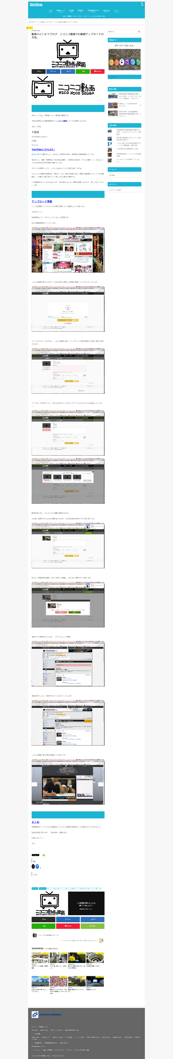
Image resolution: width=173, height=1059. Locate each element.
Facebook (112, 77)
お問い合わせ (106, 11)
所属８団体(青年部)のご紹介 (72, 1030)
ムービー (43, 888)
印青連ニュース (46, 1037)
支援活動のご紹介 (117, 1037)
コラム (35, 888)
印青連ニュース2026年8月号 (127, 105)
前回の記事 (36, 154)
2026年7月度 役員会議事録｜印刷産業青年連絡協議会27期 (128, 114)
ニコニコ (91, 888)
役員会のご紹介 (35, 1037)
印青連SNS (81, 11)
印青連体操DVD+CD (93, 11)
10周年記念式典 (128, 1037)
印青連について (61, 11)
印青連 (84, 888)
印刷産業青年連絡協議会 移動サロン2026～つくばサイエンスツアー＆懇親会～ (129, 96)
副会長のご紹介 (44, 1030)
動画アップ (76, 888)
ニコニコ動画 (52, 888)
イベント (116, 11)
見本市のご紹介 (106, 1037)
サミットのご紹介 (79, 1037)
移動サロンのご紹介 (58, 1037)
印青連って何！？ (46, 1056)
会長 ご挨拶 (34, 1030)
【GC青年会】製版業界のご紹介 (127, 149)
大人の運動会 (69, 1037)
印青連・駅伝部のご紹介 (93, 1037)
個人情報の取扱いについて (38, 1046)
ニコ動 (99, 888)
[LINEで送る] (44, 855)
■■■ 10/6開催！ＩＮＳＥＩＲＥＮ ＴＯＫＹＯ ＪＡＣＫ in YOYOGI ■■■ (84, 16)
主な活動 (71, 11)
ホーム (51, 11)
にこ (68, 888)
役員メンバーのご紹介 (56, 1030)
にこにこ (61, 888)
